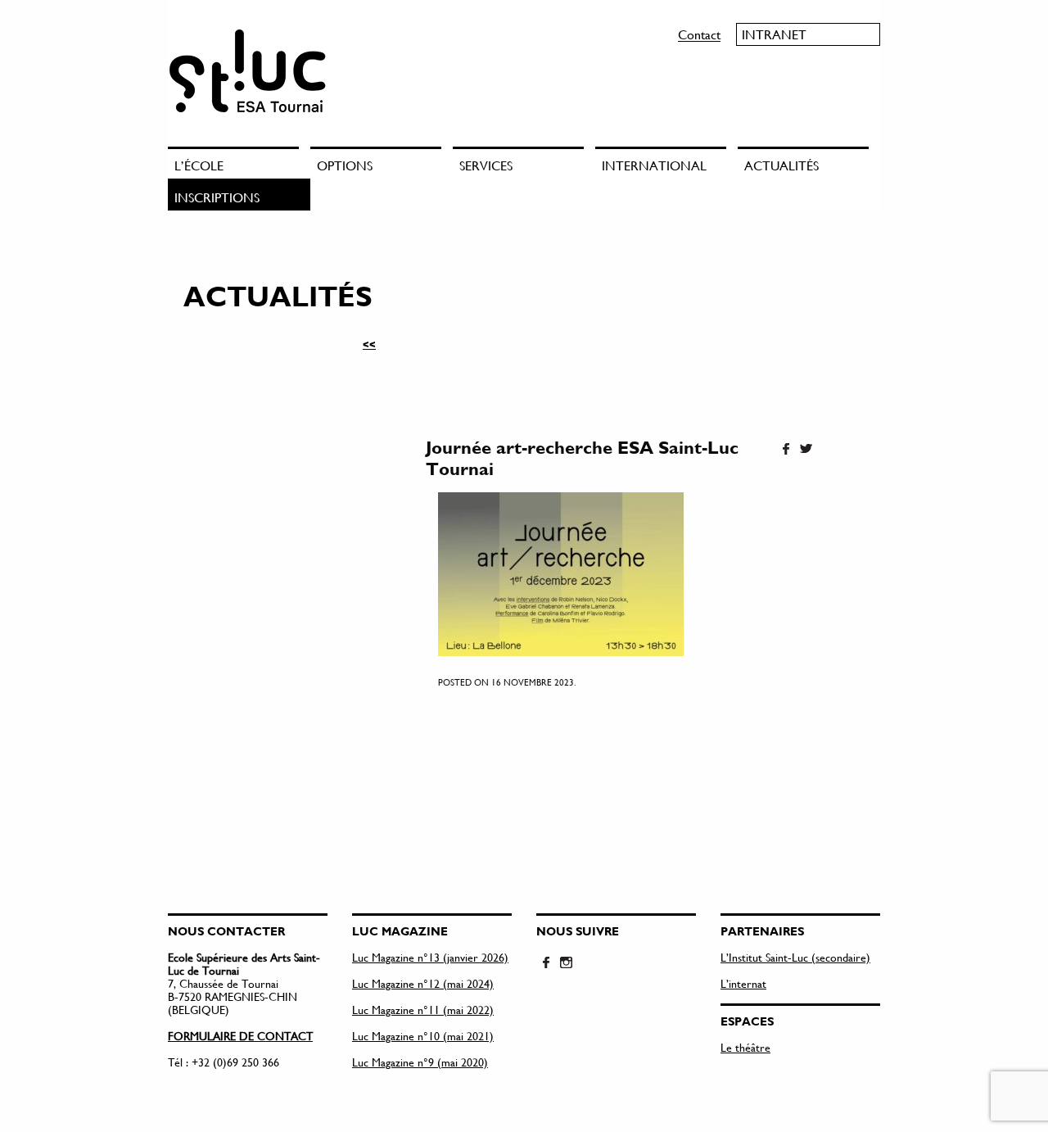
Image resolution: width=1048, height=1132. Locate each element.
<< (369, 344)
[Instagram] (566, 963)
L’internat (743, 983)
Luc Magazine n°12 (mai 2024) (423, 983)
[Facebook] (786, 449)
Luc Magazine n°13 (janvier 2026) (430, 957)
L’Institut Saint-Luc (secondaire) (795, 957)
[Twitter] (805, 449)
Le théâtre (745, 1047)
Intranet (774, 34)
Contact (699, 34)
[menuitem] (239, 163)
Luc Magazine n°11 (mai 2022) (423, 1009)
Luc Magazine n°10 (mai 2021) (423, 1035)
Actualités (781, 165)
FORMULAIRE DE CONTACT (240, 1035)
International (654, 165)
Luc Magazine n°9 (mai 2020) (420, 1062)
